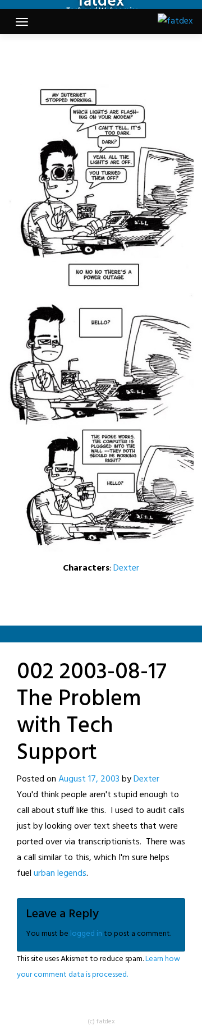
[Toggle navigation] (22, 21)
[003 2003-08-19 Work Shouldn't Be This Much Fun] (117, 58)
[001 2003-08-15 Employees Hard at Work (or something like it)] (71, 58)
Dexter (126, 568)
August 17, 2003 (89, 779)
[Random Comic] (100, 58)
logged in (86, 933)
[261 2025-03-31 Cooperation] (131, 58)
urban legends (60, 873)
